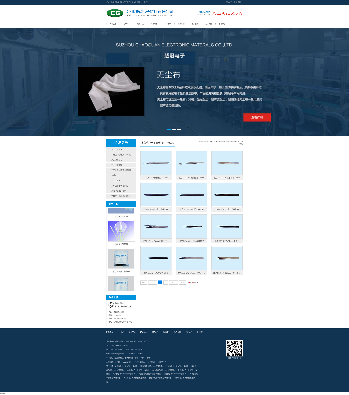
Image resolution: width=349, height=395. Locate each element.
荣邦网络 (140, 354)
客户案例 (195, 24)
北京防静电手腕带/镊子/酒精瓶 (151, 366)
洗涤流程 (181, 24)
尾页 (182, 282)
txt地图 (147, 358)
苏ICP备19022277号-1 (141, 341)
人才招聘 (208, 24)
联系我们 (222, 24)
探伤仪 (117, 362)
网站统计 (3, 393)
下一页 (173, 282)
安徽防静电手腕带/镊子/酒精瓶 (126, 366)
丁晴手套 (126, 358)
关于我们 (127, 24)
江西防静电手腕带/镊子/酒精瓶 (138, 370)
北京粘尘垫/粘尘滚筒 (118, 191)
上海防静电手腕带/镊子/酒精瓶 (163, 370)
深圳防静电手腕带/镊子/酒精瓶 (160, 378)
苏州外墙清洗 (140, 362)
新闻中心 (140, 24)
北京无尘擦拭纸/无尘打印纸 (120, 170)
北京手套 (113, 175)
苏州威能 (151, 362)
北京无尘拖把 (115, 180)
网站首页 (113, 24)
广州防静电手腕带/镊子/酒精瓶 (135, 378)
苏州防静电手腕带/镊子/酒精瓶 (150, 374)
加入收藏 (237, 2)
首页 (211, 142)
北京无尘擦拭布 (116, 160)
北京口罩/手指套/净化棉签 (120, 196)
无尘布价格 (134, 358)
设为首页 (228, 2)
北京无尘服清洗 (116, 149)
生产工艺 (167, 24)
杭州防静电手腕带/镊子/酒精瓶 (175, 374)
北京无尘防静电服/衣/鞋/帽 (120, 155)
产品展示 (154, 24)
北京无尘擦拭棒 (116, 165)
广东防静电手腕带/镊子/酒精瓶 (177, 366)
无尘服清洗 (119, 358)
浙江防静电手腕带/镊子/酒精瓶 (124, 374)
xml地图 (141, 358)
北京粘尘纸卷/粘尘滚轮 (119, 186)
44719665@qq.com (119, 319)
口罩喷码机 (162, 362)
